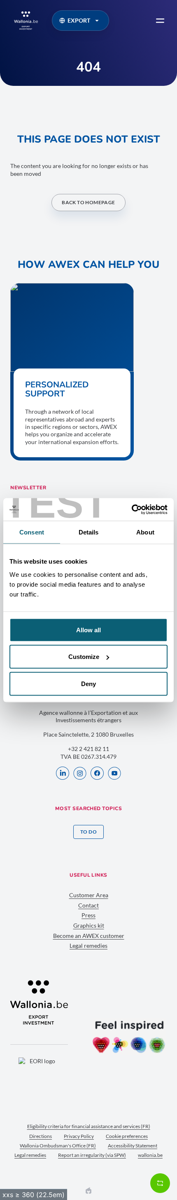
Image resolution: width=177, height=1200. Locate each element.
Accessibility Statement (132, 1145)
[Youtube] (114, 774)
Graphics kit (88, 925)
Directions (40, 1136)
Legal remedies (88, 945)
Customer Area (88, 894)
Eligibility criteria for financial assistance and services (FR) (88, 1126)
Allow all (88, 629)
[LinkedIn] (62, 774)
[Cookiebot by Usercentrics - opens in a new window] (131, 509)
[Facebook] (97, 774)
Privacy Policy (79, 1136)
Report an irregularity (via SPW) (92, 1155)
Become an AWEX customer (88, 935)
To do (88, 832)
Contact (88, 905)
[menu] (160, 20)
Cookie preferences (127, 1136)
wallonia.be (150, 1155)
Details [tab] (89, 532)
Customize (83, 656)
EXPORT (79, 20)
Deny (88, 683)
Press (88, 915)
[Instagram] (79, 774)
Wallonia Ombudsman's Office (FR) (58, 1145)
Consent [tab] (31, 532)
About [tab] (145, 532)
